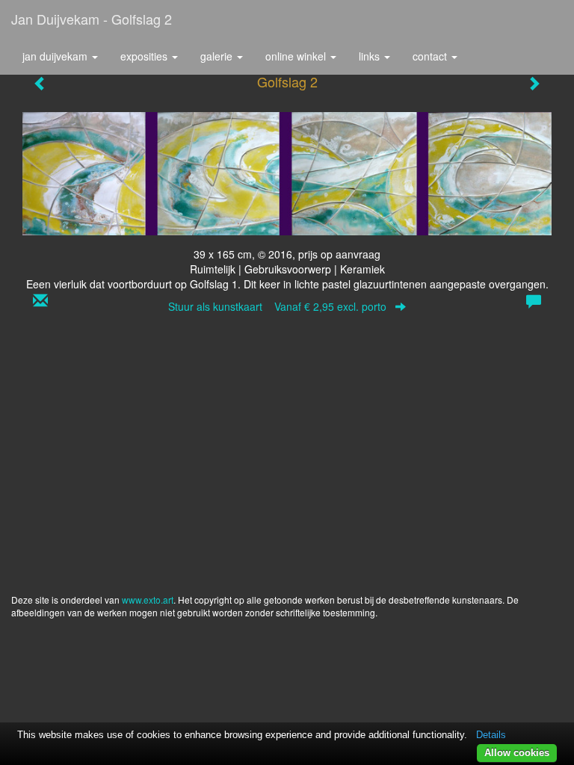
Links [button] (371, 56)
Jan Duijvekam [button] (56, 56)
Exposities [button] (145, 56)
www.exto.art (147, 599)
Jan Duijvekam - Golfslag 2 (91, 18)
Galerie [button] (217, 56)
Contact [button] (431, 56)
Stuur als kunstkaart (277, 306)
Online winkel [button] (297, 56)
